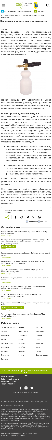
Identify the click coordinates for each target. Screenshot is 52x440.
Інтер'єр (22, 347)
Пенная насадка (10, 100)
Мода (38, 347)
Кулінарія (4, 351)
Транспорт (40, 331)
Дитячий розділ (42, 355)
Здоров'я (39, 327)
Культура (39, 343)
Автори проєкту (33, 392)
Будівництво (6, 335)
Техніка (21, 327)
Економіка (5, 347)
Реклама (4, 359)
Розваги (39, 335)
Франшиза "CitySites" (8, 381)
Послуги (22, 351)
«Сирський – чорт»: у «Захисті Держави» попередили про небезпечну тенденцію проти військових (23, 287)
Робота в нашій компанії (10, 379)
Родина (39, 351)
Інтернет (22, 343)
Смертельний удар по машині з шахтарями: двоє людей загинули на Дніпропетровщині (22, 262)
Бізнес (3, 339)
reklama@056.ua (41, 402)
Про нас (16, 392)
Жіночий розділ (7, 343)
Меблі (21, 339)
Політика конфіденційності (11, 433)
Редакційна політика (17, 435)
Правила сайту (26, 433)
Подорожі (5, 355)
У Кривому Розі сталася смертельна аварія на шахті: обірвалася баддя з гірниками (21, 295)
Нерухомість (23, 331)
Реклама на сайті (7, 377)
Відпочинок (23, 335)
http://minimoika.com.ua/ (23, 125)
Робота (21, 355)
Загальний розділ (8, 327)
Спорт (38, 339)
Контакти (23, 392)
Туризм (4, 331)
